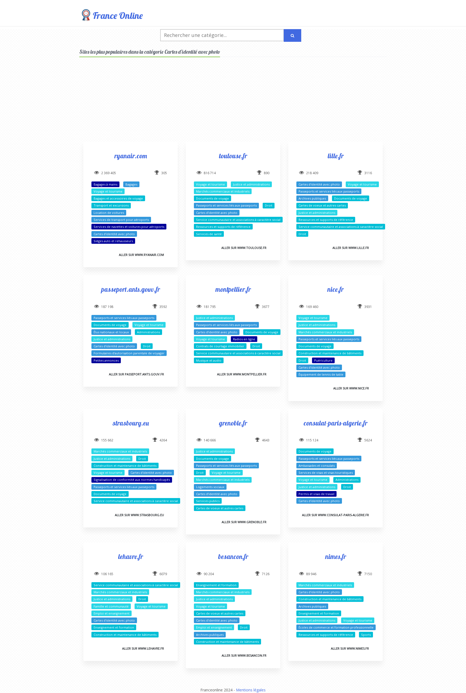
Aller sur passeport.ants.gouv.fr (136, 374)
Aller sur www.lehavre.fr (143, 648)
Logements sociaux (210, 487)
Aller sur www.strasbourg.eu (139, 515)
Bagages (131, 184)
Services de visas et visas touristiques (326, 473)
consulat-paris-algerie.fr (335, 423)
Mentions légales (251, 689)
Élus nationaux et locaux (111, 332)
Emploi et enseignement (111, 613)
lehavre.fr (130, 556)
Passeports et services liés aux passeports (226, 205)
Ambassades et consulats (317, 466)
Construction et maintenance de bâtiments (330, 353)
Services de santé (209, 234)
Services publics (208, 501)
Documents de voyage (212, 198)
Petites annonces (106, 360)
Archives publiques (312, 198)
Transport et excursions (111, 205)
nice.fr (335, 289)
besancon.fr (233, 556)
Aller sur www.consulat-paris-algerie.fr (335, 515)
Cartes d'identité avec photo (114, 234)
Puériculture (323, 360)
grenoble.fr (233, 423)
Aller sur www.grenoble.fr (244, 522)
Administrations (148, 332)
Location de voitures (109, 213)
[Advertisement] (233, 104)
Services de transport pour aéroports (121, 220)
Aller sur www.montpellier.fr (241, 374)
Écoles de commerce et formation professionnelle (336, 627)
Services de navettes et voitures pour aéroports (129, 227)
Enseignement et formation (114, 627)
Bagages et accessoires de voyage (118, 198)
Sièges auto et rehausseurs (113, 241)
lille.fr (336, 156)
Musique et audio (208, 360)
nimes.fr (335, 556)
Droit (268, 205)
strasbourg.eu (130, 423)
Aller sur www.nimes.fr (350, 648)
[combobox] (222, 35)
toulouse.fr (233, 156)
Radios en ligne (244, 339)
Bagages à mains (105, 184)
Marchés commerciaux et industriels (222, 191)
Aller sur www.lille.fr (351, 248)
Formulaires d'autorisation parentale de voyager (129, 353)
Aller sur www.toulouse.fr (243, 248)
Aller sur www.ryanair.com (141, 255)
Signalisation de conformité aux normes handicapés (132, 480)
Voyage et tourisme (108, 191)
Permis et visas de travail (316, 494)
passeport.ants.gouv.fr (130, 289)
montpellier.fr (233, 289)
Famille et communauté (111, 606)
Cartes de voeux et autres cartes (322, 205)
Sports (366, 635)
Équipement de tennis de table (321, 374)
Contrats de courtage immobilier (220, 346)
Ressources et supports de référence (223, 227)
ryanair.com (130, 156)
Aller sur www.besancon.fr (244, 655)
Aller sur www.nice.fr (351, 388)
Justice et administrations (251, 184)
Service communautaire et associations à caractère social (238, 220)
